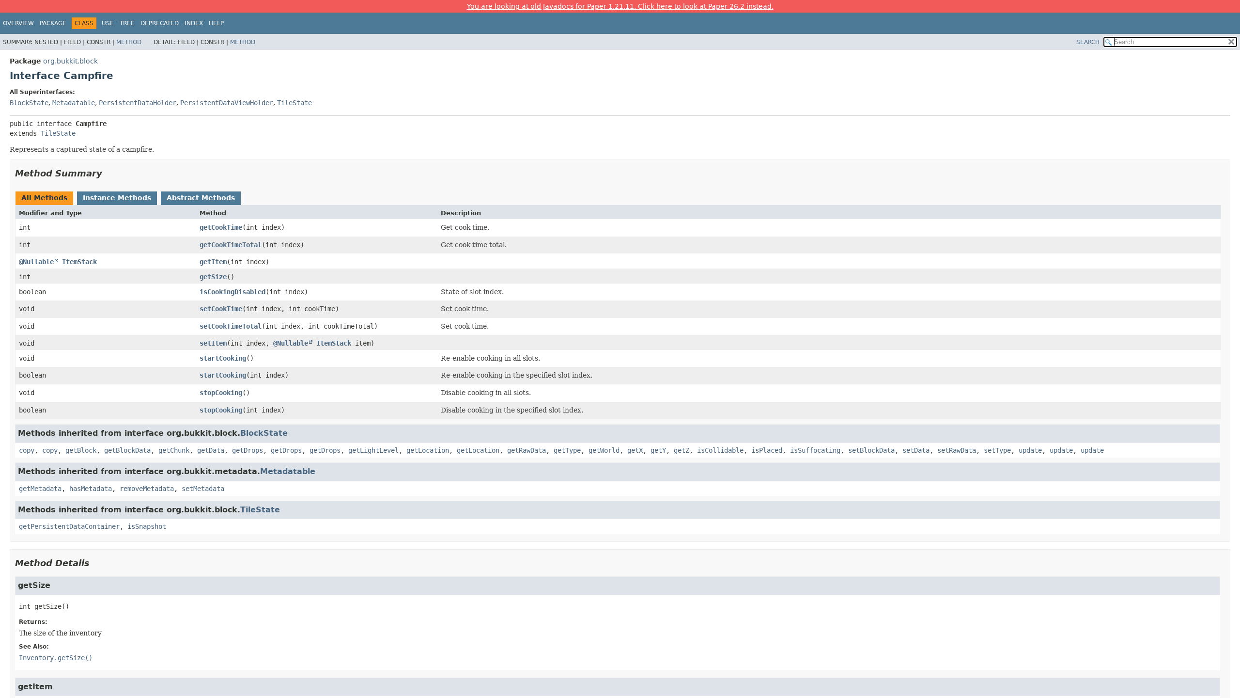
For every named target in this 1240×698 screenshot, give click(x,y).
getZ (681, 450)
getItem (213, 262)
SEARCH (1088, 42)
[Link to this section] (109, 173)
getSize (213, 277)
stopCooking (221, 393)
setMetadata (203, 488)
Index (194, 23)
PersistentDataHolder (137, 103)
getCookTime (221, 227)
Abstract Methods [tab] (201, 198)
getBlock (80, 450)
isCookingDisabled (232, 292)
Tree (127, 23)
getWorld (604, 450)
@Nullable (36, 262)
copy (26, 450)
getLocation (427, 450)
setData (916, 450)
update (1030, 450)
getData (210, 450)
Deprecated (159, 23)
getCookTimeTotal (231, 245)
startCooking (223, 358)
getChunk (173, 450)
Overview (18, 23)
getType (567, 450)
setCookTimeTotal (231, 326)
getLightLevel (373, 450)
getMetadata (40, 488)
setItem (213, 343)
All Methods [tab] (44, 198)
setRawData (956, 450)
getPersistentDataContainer (69, 526)
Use (108, 23)
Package (53, 23)
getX (635, 450)
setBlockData (871, 450)
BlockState (29, 103)
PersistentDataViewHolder (226, 103)
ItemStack (79, 262)
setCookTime (221, 309)
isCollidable (720, 450)
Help (216, 23)
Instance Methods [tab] (117, 198)
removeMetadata (147, 488)
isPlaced (766, 450)
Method (128, 42)
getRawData (526, 450)
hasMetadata (90, 488)
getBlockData (127, 450)
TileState (294, 103)
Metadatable (73, 103)
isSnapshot (146, 526)
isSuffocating (815, 450)
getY (658, 450)
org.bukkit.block (70, 61)
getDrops (247, 450)
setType (997, 450)
